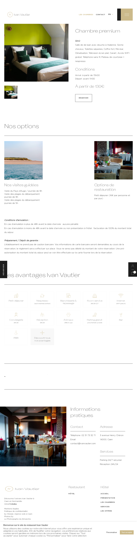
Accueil (105, 493)
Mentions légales (11, 509)
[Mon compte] (132, 266)
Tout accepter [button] (126, 535)
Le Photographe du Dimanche (17, 519)
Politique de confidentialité (16, 511)
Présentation (108, 498)
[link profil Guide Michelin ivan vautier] (14, 523)
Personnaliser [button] (111, 535)
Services (105, 506)
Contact (100, 14)
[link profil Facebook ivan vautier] (4, 523)
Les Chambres (86, 14)
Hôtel (71, 493)
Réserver (84, 98)
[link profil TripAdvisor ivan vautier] (9, 523)
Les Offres (106, 511)
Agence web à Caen (23, 514)
